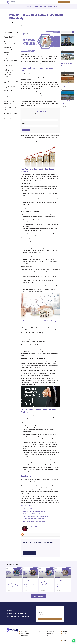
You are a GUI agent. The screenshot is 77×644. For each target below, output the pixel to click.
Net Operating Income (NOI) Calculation (9, 66)
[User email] (22, 534)
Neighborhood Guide (52, 6)
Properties (28, 6)
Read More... (63, 48)
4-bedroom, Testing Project (9, 98)
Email (23, 123)
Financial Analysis (7, 52)
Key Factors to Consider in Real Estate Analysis (10, 44)
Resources (42, 6)
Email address (41, 612)
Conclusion (6, 76)
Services (22, 6)
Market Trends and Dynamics (9, 49)
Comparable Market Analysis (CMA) (11, 60)
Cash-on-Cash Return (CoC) (9, 63)
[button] (17, 32)
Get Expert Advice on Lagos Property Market (11, 82)
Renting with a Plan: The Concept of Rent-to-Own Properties (11, 114)
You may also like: (7, 103)
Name (23, 117)
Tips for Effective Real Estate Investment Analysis (9, 73)
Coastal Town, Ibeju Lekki (9, 101)
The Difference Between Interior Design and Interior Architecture (10, 110)
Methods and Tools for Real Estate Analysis (10, 57)
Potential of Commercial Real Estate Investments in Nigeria (11, 118)
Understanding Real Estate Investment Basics (9, 41)
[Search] (73, 32)
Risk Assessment (7, 54)
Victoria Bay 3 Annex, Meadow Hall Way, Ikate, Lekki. (11, 96)
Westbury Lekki (7, 92)
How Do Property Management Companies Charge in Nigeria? (10, 107)
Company (35, 6)
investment (31, 25)
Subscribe (26, 130)
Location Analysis (7, 47)
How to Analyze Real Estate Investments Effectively (9, 37)
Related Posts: (6, 78)
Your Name (40, 607)
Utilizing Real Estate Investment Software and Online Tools (10, 70)
